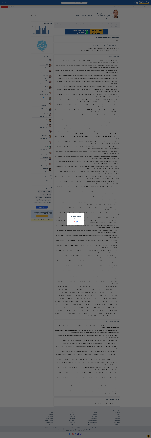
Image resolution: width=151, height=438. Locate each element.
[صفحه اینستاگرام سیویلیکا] (74, 222)
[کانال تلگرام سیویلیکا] (77, 222)
